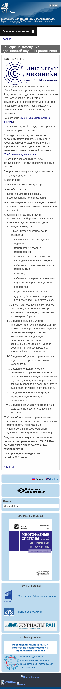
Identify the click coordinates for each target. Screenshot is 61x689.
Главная (6, 39)
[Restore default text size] (53, 7)
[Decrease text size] (50, 7)
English (54, 479)
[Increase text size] (56, 7)
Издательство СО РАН (30, 611)
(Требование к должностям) (20, 154)
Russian (39, 479)
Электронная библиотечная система (37, 596)
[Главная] (8, 12)
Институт (9, 466)
